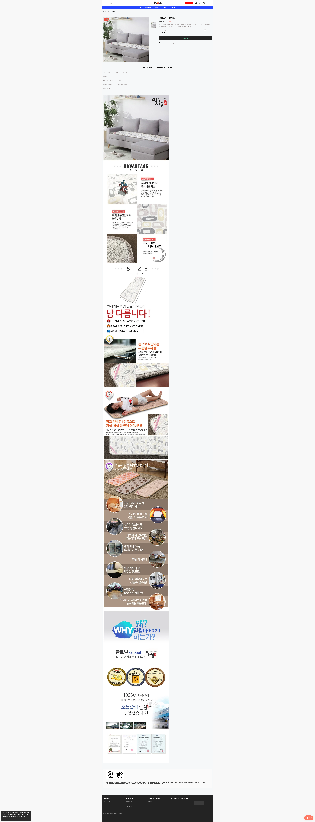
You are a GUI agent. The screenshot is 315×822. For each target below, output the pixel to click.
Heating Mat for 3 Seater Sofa (168, 33)
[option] (126, 39)
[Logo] (157, 2)
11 (161, 43)
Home (104, 11)
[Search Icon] (196, 3)
